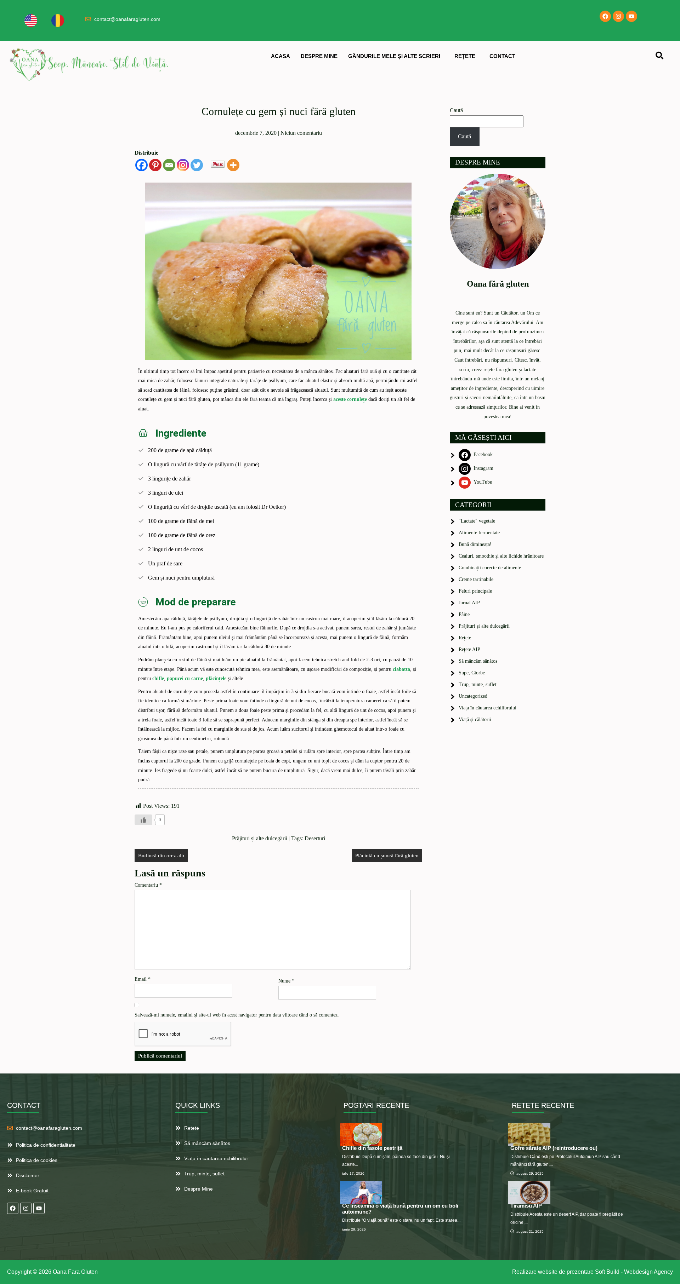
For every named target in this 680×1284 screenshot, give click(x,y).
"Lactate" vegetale (477, 521)
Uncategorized (473, 696)
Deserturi (315, 838)
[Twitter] (197, 165)
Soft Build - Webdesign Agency (634, 1272)
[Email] (169, 165)
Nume (286, 981)
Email (143, 979)
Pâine (464, 614)
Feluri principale (475, 591)
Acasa (280, 56)
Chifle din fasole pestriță (372, 1148)
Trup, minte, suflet (478, 684)
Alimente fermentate (479, 532)
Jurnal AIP (469, 602)
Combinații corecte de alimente (490, 567)
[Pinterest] (155, 165)
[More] (233, 165)
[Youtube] (631, 16)
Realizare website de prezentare (553, 1272)
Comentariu (148, 885)
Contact (502, 56)
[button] (396, 56)
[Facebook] (605, 16)
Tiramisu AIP (526, 1206)
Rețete (464, 56)
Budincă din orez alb (161, 855)
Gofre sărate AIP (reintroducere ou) (553, 1148)
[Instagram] (618, 16)
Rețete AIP (469, 649)
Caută (456, 110)
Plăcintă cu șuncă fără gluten (387, 855)
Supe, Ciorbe (472, 672)
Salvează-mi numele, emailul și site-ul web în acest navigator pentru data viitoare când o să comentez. (237, 1015)
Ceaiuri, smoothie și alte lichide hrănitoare (501, 556)
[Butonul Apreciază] (143, 819)
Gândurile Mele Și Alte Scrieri (394, 56)
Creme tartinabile (476, 579)
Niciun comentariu (301, 133)
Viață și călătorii (475, 719)
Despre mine (319, 56)
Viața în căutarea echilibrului (487, 707)
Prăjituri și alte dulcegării (259, 838)
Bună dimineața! (475, 544)
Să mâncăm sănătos (478, 661)
